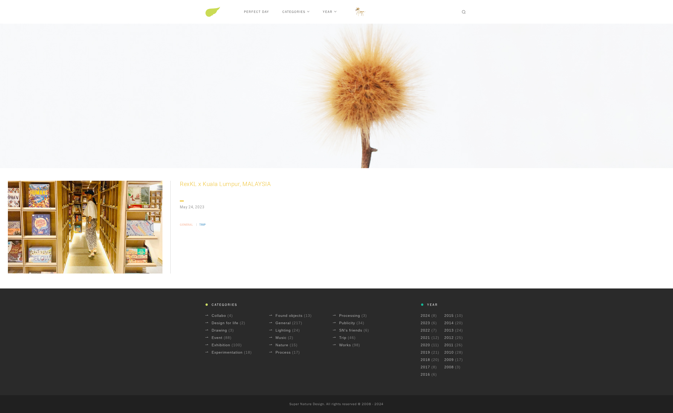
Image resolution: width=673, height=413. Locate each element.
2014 (449, 323)
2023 (425, 323)
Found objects (290, 315)
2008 (449, 367)
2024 (425, 315)
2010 (449, 352)
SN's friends (351, 330)
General (186, 225)
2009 (449, 360)
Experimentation (228, 352)
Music (282, 337)
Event (218, 337)
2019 (425, 352)
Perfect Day (256, 12)
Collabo (219, 315)
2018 (425, 360)
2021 (425, 337)
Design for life (226, 323)
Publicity (347, 323)
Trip (202, 225)
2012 (449, 337)
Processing (350, 315)
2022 (425, 330)
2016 (425, 374)
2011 (448, 345)
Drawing (220, 330)
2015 (449, 315)
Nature (283, 345)
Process (284, 352)
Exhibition (222, 345)
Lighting (284, 330)
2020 (425, 345)
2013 (449, 330)
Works (345, 345)
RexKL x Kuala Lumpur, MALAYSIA (225, 184)
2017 (425, 367)
